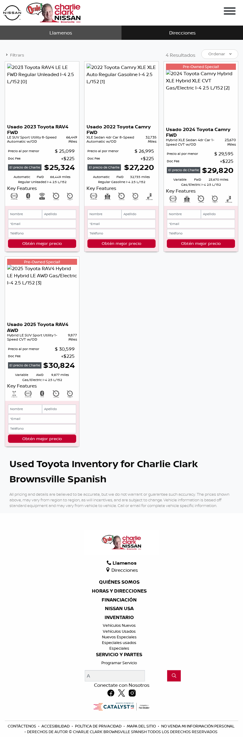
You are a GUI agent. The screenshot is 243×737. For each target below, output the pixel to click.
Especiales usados (119, 642)
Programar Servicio (119, 662)
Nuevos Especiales (119, 637)
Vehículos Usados (119, 631)
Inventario (119, 617)
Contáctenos (22, 726)
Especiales (119, 648)
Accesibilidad (56, 726)
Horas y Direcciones (119, 591)
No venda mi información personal (197, 726)
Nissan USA (119, 608)
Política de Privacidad (98, 726)
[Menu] (229, 12)
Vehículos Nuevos (119, 625)
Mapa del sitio (142, 726)
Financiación (119, 600)
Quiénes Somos (119, 582)
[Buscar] (174, 675)
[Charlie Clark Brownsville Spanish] (42, 12)
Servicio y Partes (119, 654)
